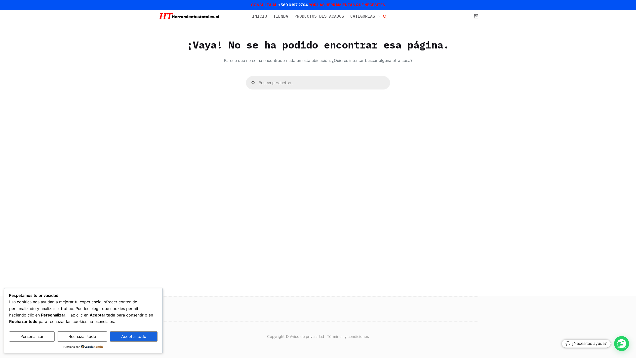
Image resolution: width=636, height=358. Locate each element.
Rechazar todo (82, 336)
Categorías (362, 16)
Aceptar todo (133, 336)
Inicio (259, 16)
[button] (621, 343)
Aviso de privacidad (308, 336)
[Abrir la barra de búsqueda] (385, 16)
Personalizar (31, 336)
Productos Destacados (319, 16)
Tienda (280, 16)
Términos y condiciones (348, 336)
